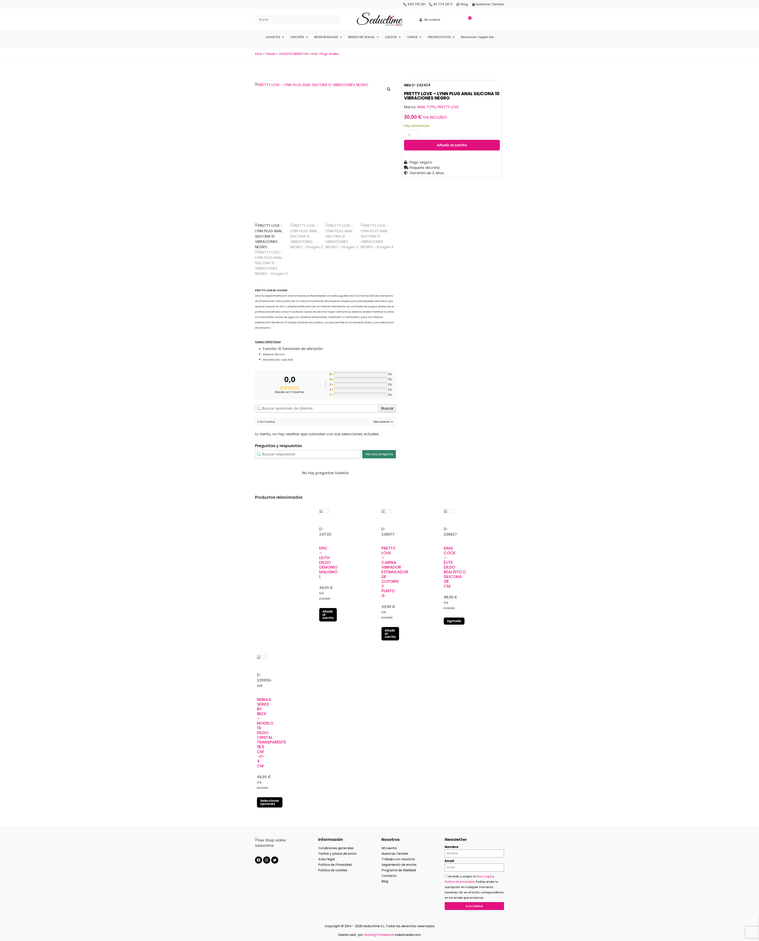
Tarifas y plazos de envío (337, 853)
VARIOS (412, 37)
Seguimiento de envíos (398, 864)
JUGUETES (272, 37)
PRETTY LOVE (448, 106)
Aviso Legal (484, 876)
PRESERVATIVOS (439, 37)
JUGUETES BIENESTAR (293, 54)
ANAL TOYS (426, 106)
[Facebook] (258, 860)
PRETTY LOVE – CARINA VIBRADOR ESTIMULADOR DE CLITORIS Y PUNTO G (394, 571)
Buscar (387, 408)
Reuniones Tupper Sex (477, 37)
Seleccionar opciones (269, 802)
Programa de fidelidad (398, 870)
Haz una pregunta (379, 454)
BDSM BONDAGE (326, 37)
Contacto (388, 875)
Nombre (451, 847)
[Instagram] (266, 860)
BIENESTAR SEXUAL (361, 37)
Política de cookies (332, 870)
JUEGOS (391, 37)
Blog (384, 881)
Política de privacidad (459, 882)
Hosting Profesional (379, 935)
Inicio (258, 54)
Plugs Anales (329, 54)
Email (449, 861)
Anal (314, 54)
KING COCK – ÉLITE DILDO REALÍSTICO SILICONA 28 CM (455, 567)
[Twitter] (274, 860)
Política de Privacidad (335, 864)
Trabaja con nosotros (398, 859)
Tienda (270, 54)
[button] (388, 89)
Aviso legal (326, 859)
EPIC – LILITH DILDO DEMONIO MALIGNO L (328, 562)
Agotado (454, 621)
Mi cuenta (389, 848)
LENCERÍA (297, 37)
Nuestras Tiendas (394, 853)
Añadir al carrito (452, 145)
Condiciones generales (336, 848)
